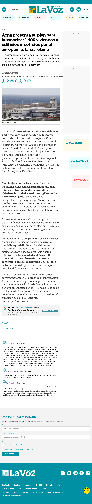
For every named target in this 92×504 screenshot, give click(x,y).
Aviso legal (5, 492)
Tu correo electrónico (8, 433)
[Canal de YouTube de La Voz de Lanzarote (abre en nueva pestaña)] (72, 9)
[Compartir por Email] (29, 81)
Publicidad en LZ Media (11, 488)
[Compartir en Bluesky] (7, 81)
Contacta (6, 485)
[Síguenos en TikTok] (88, 473)
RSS (40, 485)
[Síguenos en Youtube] (69, 473)
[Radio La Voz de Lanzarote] (78, 9)
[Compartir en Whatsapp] (20, 81)
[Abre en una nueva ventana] (86, 490)
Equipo (17, 485)
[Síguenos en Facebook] (63, 473)
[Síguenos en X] (81, 473)
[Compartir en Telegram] (24, 81)
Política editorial (37, 492)
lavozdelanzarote (10, 73)
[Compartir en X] (12, 81)
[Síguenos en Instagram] (75, 473)
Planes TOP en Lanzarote (35, 488)
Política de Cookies (54, 492)
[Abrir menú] (4, 9)
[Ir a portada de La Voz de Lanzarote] (18, 473)
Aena (5, 324)
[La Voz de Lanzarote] (46, 9)
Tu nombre (5, 425)
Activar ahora (49, 311)
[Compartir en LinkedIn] (16, 81)
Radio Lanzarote (53, 485)
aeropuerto (7, 328)
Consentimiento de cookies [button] (11, 495)
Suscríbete (10, 454)
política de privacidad (26, 449)
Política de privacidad (20, 492)
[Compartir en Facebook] (3, 81)
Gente (4, 30)
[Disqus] (31, 368)
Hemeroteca (29, 485)
